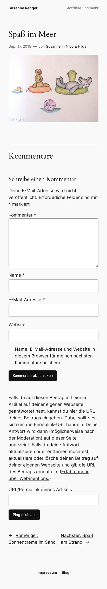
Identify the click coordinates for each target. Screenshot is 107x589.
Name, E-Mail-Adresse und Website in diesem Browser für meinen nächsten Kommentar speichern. (55, 356)
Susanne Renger (23, 8)
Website (17, 324)
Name (17, 275)
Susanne (53, 46)
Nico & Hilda (76, 46)
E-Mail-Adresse (27, 299)
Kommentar (22, 215)
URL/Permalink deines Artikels (40, 489)
